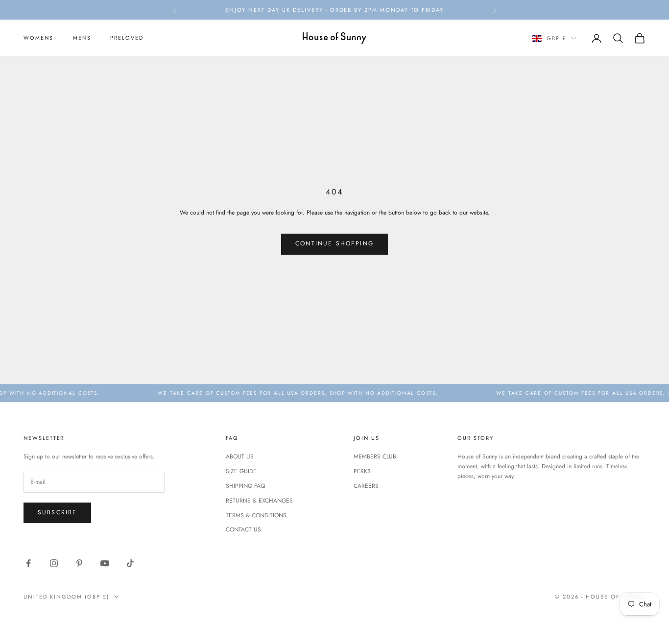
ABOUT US (240, 456)
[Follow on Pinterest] (79, 563)
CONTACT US (243, 529)
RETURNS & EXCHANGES (259, 500)
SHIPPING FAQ (245, 485)
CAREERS (366, 485)
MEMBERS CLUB (375, 456)
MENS (82, 38)
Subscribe (57, 512)
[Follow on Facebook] (28, 563)
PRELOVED (126, 38)
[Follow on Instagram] (54, 563)
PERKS (362, 471)
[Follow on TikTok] (130, 563)
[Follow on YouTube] (105, 563)
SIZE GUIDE (241, 471)
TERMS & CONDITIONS (256, 515)
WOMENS (38, 38)
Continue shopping (334, 243)
